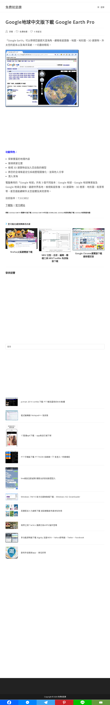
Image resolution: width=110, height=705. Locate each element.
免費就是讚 (14, 7)
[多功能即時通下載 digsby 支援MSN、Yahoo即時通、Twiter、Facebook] (12, 537)
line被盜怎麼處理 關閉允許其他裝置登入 (38, 478)
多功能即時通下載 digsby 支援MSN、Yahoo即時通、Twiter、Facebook (52, 537)
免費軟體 (23, 31)
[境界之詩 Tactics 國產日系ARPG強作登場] (12, 525)
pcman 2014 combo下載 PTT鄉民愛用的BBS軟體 (43, 401)
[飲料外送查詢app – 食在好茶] (12, 553)
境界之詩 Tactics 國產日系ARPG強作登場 (39, 525)
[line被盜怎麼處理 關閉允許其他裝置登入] (12, 478)
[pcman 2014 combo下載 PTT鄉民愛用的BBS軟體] (12, 401)
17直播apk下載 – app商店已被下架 (36, 435)
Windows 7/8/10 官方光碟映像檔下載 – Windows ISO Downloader (50, 497)
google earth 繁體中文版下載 (20, 213)
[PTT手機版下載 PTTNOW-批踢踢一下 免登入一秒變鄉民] (12, 457)
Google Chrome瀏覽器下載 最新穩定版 (88, 255)
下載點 (9, 205)
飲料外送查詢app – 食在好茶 (33, 552)
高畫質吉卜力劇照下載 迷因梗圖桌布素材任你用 (41, 511)
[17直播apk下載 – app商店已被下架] (12, 435)
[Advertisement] (55, 128)
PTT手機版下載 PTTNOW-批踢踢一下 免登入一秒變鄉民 (45, 457)
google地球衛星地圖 (82, 213)
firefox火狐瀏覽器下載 (21, 251)
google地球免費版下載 (66, 213)
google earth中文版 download (44, 213)
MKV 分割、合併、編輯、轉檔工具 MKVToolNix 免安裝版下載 (55, 258)
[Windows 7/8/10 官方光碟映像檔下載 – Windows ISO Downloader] (12, 497)
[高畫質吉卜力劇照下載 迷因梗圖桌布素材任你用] (12, 511)
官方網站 (20, 205)
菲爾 (11, 31)
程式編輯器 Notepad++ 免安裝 (34, 415)
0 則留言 (38, 31)
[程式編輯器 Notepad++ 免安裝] (12, 415)
